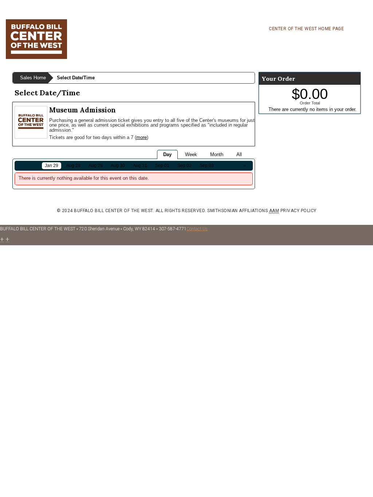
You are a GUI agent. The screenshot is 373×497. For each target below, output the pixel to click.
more (141, 137)
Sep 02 (184, 165)
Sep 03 (207, 165)
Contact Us (197, 228)
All (239, 154)
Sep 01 (162, 165)
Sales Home (33, 77)
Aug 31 (140, 165)
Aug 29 (96, 165)
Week (191, 154)
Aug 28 (73, 165)
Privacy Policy (298, 210)
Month (216, 154)
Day (167, 154)
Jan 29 (51, 165)
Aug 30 (118, 165)
